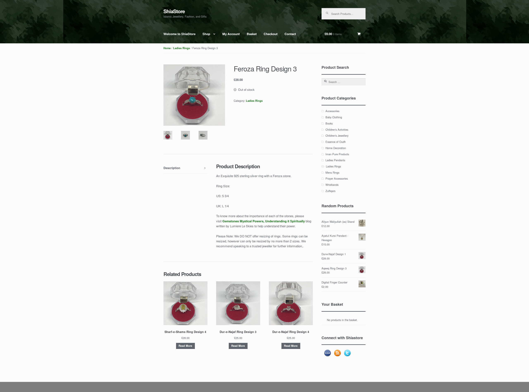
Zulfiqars (330, 191)
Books (329, 123)
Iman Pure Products (337, 154)
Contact (290, 34)
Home (167, 48)
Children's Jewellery (336, 135)
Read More (185, 346)
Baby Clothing (333, 117)
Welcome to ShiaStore (179, 34)
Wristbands (331, 185)
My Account (231, 34)
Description (171, 168)
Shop (206, 34)
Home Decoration (335, 148)
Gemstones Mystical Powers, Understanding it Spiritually (263, 221)
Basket (252, 34)
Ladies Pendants (335, 160)
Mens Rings (332, 172)
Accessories (332, 111)
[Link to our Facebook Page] (327, 353)
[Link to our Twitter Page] (347, 353)
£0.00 (333, 34)
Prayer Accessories (336, 178)
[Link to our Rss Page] (337, 353)
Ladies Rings (181, 48)
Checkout (271, 34)
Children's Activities (336, 129)
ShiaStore (174, 11)
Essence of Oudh (335, 142)
